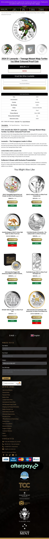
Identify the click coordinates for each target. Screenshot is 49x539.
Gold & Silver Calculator (8, 411)
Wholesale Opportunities (8, 414)
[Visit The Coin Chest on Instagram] (6, 455)
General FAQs (5, 392)
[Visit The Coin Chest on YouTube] (13, 455)
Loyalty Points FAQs (7, 399)
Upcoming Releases (7, 390)
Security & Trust (6, 416)
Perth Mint (17, 121)
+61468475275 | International (11, 446)
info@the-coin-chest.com (10, 449)
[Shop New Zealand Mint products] (24, 529)
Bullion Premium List (7, 409)
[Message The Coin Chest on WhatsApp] (16, 455)
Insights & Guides (6, 428)
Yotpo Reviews (25, 125)
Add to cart (12, 202)
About (3, 433)
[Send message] (6, 378)
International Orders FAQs (8, 402)
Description (5, 125)
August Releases (26, 121)
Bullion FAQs (5, 397)
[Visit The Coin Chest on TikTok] (9, 455)
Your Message (5, 367)
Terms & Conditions (7, 423)
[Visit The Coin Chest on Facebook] (3, 455)
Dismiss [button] (38, 3)
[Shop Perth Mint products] (24, 495)
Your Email (5, 353)
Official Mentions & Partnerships (10, 419)
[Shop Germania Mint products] (24, 503)
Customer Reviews (7, 431)
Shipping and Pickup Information (10, 407)
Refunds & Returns (7, 426)
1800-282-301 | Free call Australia (11, 444)
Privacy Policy (5, 421)
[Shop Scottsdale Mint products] (24, 514)
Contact (4, 435)
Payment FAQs (6, 395)
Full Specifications (14, 125)
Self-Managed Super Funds (9, 404)
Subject (4, 360)
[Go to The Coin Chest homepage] (24, 485)
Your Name (5, 345)
